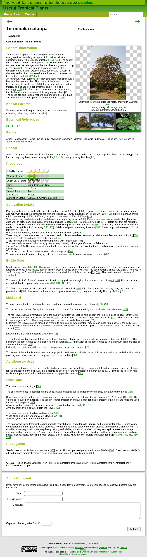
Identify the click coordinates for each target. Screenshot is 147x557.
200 (8, 126)
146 (83, 405)
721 (59, 416)
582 (18, 328)
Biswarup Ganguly (116, 107)
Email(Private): (15, 499)
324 (47, 60)
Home (8, 14)
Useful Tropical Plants (25, 8)
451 (52, 60)
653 (61, 157)
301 (108, 267)
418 (109, 213)
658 (57, 60)
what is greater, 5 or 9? (23, 523)
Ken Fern (79, 547)
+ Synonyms (13, 36)
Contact (30, 14)
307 (39, 84)
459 (106, 304)
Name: (19, 493)
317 (19, 89)
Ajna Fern (103, 547)
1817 (62, 97)
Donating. (85, 2)
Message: (18, 504)
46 (30, 267)
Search (18, 14)
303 (19, 68)
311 (56, 317)
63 (14, 89)
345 (63, 283)
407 (31, 76)
